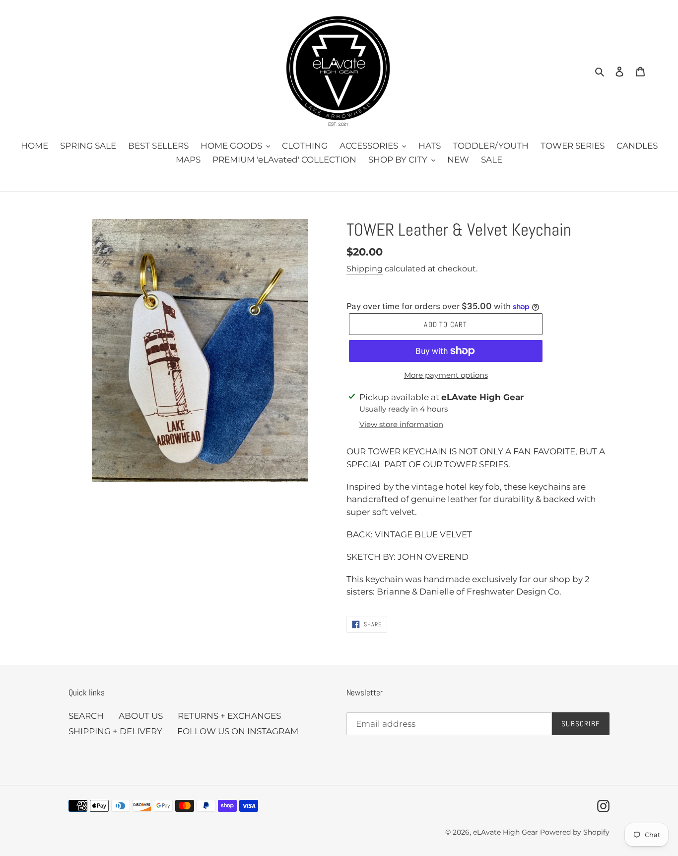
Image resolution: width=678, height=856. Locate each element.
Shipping (364, 268)
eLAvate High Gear (505, 832)
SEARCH (86, 716)
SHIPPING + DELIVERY (115, 731)
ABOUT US (141, 716)
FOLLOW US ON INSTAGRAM (237, 731)
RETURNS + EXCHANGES (229, 716)
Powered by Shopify (575, 832)
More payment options (446, 375)
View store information (401, 424)
